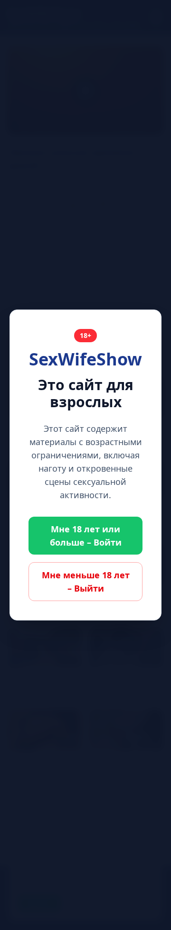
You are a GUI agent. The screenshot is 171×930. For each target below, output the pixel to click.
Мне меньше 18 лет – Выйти (86, 581)
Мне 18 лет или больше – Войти (86, 535)
